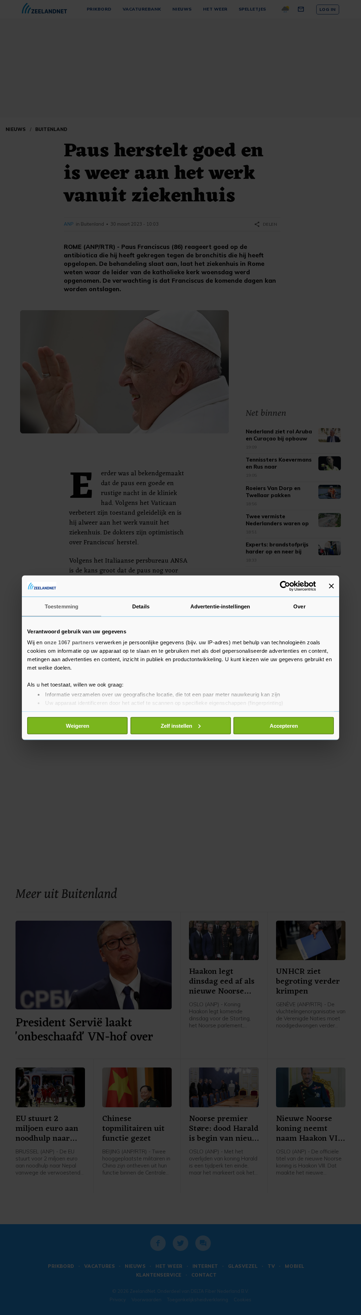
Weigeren (77, 725)
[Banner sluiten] (331, 585)
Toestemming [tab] (61, 606)
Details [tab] (140, 606)
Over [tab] (299, 606)
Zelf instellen (176, 725)
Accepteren (284, 725)
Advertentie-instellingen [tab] (220, 606)
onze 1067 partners (69, 642)
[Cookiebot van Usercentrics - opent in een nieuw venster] (285, 586)
